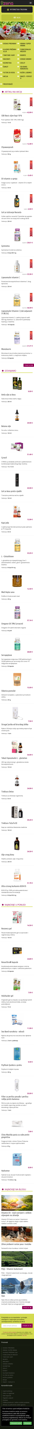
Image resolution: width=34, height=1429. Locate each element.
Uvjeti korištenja (7, 1391)
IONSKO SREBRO (8, 1364)
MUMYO (5, 1359)
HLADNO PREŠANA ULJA (9, 50)
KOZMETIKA (7, 63)
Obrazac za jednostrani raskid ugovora (14, 1405)
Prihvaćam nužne (16, 1423)
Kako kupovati (7, 1395)
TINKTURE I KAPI (9, 55)
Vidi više (24, 1335)
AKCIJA (5, 76)
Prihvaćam (27, 1423)
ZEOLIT (5, 1368)
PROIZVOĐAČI (8, 84)
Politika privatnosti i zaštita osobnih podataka (16, 1402)
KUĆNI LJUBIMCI (8, 1377)
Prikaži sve (28, 365)
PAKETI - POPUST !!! (9, 1382)
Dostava (5, 1400)
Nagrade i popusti (8, 1398)
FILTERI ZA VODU (9, 72)
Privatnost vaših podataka (9, 1332)
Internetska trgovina (18, 9)
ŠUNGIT (5, 67)
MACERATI (6, 59)
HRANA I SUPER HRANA (10, 1350)
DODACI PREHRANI (9, 43)
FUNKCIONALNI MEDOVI (10, 1355)
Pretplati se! (26, 1325)
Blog (18, 17)
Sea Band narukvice (9, 1373)
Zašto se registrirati (8, 1393)
